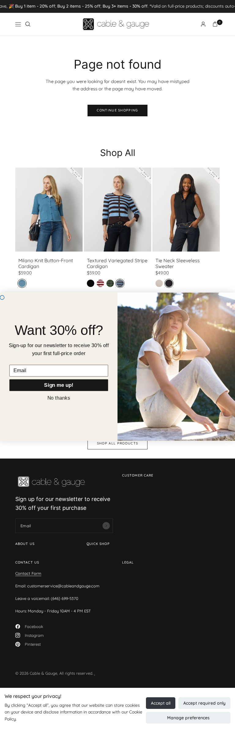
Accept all (160, 703)
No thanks (58, 397)
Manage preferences (188, 717)
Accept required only (204, 703)
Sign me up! (58, 385)
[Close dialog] (2, 297)
